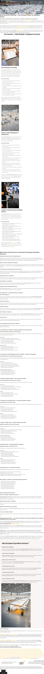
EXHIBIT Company (15, 523)
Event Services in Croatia (16, 650)
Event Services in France (27, 651)
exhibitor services (14, 242)
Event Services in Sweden (31, 657)
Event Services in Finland (19, 651)
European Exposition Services (22, 26)
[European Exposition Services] (4, 3)
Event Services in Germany (35, 651)
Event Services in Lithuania (24, 653)
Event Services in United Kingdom (25, 658)
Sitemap (5, 663)
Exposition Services (19, 30)
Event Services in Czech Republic (34, 650)
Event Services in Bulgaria (8, 650)
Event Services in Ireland (26, 652)
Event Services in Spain (23, 657)
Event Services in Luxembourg (33, 653)
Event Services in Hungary (10, 652)
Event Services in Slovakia (6, 657)
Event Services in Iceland (18, 652)
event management (13, 640)
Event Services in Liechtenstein (15, 653)
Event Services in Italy (34, 652)
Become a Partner (9, 663)
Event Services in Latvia (6, 653)
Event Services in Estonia (11, 651)
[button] (27, 1)
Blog (2, 663)
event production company (13, 634)
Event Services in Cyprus (24, 650)
